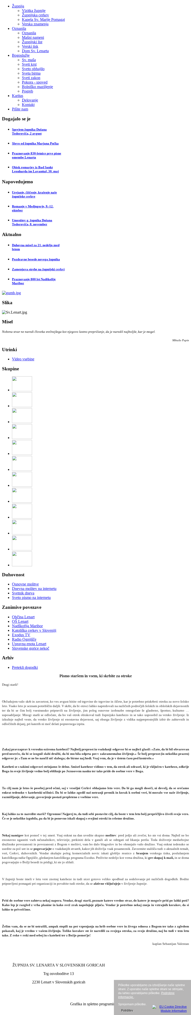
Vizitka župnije (34, 10)
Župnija (18, 6)
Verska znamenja (35, 24)
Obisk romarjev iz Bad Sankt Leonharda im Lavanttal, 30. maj (35, 169)
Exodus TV (21, 635)
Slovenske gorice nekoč (30, 648)
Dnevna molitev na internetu (34, 588)
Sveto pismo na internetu (31, 597)
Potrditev (127, 1010)
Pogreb (27, 91)
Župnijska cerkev (35, 15)
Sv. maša (29, 60)
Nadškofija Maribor (27, 626)
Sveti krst (29, 64)
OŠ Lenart (20, 621)
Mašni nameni (33, 37)
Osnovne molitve (25, 584)
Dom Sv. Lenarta (35, 51)
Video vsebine (23, 359)
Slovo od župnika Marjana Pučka (35, 143)
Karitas (17, 96)
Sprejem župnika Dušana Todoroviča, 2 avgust (29, 131)
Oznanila (19, 28)
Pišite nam (20, 109)
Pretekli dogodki (25, 667)
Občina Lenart (23, 617)
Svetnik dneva (23, 593)
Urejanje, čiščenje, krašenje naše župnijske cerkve (34, 194)
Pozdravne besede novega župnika (36, 259)
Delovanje (30, 100)
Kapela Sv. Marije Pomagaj (43, 19)
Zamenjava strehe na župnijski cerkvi (38, 269)
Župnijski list (32, 42)
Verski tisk (30, 46)
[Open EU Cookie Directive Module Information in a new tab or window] (169, 1008)
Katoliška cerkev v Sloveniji (34, 630)
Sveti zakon (31, 78)
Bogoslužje (21, 55)
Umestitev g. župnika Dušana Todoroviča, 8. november (32, 222)
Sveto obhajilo (33, 69)
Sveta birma (31, 73)
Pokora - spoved (35, 82)
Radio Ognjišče (24, 639)
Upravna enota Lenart (29, 644)
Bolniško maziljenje (37, 87)
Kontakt (28, 104)
